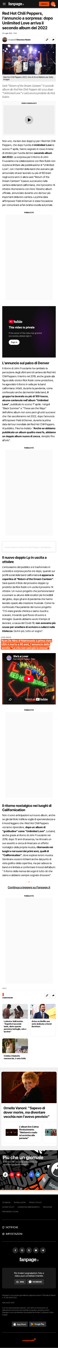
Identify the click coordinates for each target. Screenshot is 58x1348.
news (4, 988)
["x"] (24, 1174)
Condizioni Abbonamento (29, 1207)
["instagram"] (11, 1174)
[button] (53, 39)
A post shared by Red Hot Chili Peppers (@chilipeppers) (29, 547)
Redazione (47, 1207)
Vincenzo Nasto (23, 39)
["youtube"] (18, 1174)
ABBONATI (44, 4)
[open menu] (3, 4)
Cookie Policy (8, 1207)
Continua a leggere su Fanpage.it (29, 887)
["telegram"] (37, 1174)
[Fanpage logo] (16, 4)
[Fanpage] (29, 1260)
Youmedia (6, 1202)
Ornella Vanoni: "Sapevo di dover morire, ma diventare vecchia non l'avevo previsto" (27, 1112)
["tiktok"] (5, 1174)
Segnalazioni (20, 1202)
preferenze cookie (10, 1212)
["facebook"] (31, 1174)
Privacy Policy (35, 1202)
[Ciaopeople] (29, 1340)
